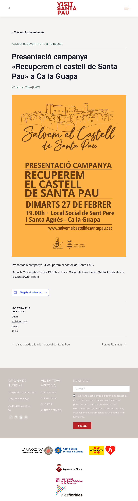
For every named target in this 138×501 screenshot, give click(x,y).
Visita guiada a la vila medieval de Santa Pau (42, 344)
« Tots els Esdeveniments (28, 32)
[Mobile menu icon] (127, 8)
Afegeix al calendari (31, 292)
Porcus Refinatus (112, 344)
